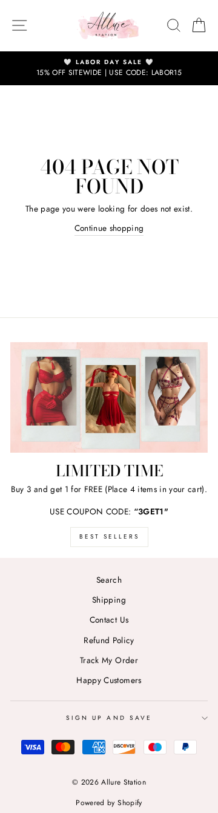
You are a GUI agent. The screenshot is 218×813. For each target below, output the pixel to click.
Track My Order (109, 660)
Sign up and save (109, 717)
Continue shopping (109, 228)
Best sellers (109, 536)
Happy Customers (108, 680)
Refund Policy (109, 640)
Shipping (109, 600)
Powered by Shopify (109, 802)
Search (109, 580)
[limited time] (109, 397)
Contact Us (109, 620)
